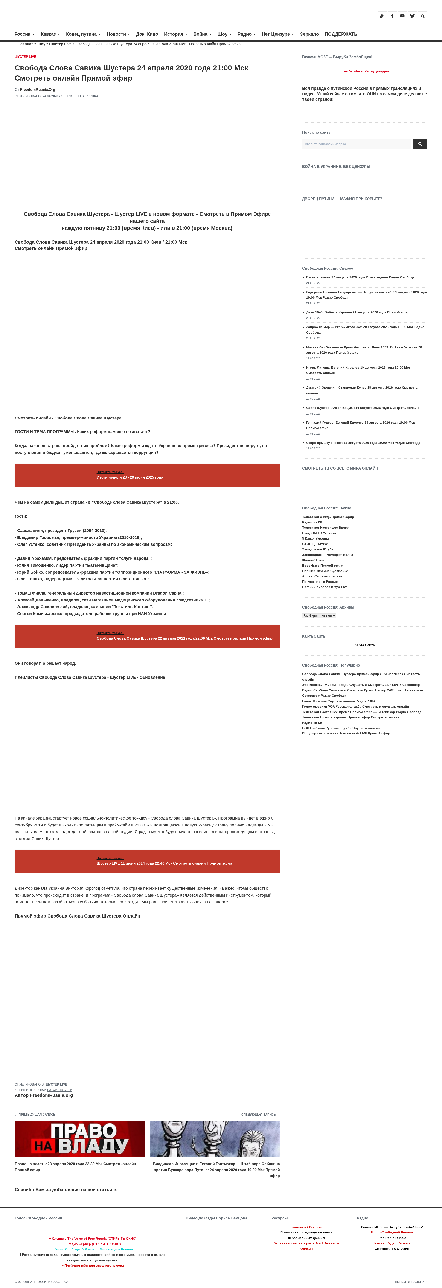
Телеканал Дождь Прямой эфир (328, 517)
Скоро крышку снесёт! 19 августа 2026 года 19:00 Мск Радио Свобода (363, 443)
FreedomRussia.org (37, 90)
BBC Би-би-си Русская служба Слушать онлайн (341, 728)
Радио (245, 34)
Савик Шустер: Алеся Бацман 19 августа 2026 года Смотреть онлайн (362, 408)
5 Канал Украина (315, 538)
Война (200, 34)
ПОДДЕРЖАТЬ (341, 34)
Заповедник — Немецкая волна (327, 555)
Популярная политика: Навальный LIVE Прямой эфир (346, 733)
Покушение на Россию (320, 581)
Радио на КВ (312, 522)
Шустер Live (60, 44)
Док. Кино (147, 34)
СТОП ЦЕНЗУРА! (315, 544)
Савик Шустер (59, 1090)
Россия (23, 34)
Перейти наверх (410, 1282)
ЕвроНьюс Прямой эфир (322, 565)
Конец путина (81, 34)
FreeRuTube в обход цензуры (365, 71)
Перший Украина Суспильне (325, 571)
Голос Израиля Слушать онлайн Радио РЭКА (338, 701)
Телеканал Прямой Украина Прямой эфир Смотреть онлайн (350, 717)
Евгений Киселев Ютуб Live (325, 587)
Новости (116, 34)
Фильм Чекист (314, 560)
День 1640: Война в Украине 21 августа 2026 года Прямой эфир (358, 312)
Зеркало (309, 34)
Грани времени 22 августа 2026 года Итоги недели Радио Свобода (360, 277)
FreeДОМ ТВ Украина (319, 533)
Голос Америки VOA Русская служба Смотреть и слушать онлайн (355, 706)
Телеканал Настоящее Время (325, 527)
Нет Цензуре (276, 34)
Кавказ (48, 34)
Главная (25, 44)
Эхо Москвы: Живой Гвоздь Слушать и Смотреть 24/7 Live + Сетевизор (361, 685)
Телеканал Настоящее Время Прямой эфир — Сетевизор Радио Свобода (362, 712)
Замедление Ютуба (318, 549)
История (173, 34)
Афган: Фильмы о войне (322, 576)
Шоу (222, 34)
